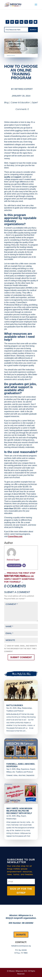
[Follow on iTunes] (31, 22)
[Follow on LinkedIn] (21, 22)
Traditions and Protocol (14, 711)
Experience (25, 769)
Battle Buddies (14, 705)
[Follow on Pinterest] (17, 22)
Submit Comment (21, 657)
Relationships (27, 708)
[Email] (24, 565)
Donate (21, 934)
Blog (6, 102)
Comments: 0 (22, 109)
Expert (35, 102)
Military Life (10, 772)
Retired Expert (23, 89)
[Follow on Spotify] (35, 22)
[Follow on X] (26, 22)
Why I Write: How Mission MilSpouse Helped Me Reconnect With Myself (19, 810)
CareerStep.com (15, 536)
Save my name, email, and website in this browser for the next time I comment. (20, 648)
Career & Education (20, 102)
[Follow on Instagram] (12, 22)
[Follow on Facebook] (7, 22)
